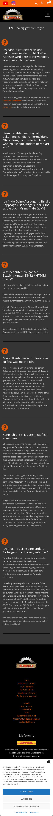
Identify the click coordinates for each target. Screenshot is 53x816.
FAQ (26, 680)
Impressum (34, 812)
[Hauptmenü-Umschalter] (47, 14)
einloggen (7, 107)
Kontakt (26, 703)
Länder (12, 752)
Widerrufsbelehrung (26, 715)
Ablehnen (26, 799)
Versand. (36, 756)
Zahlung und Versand (27, 696)
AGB (26, 712)
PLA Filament (26, 686)
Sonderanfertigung (26, 693)
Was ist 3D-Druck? (26, 683)
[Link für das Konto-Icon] (42, 2)
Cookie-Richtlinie (21, 812)
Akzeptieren (26, 791)
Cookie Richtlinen (26, 722)
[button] (49, 762)
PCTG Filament (26, 689)
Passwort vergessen (12, 100)
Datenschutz (26, 709)
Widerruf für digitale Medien (26, 718)
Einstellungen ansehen (26, 806)
